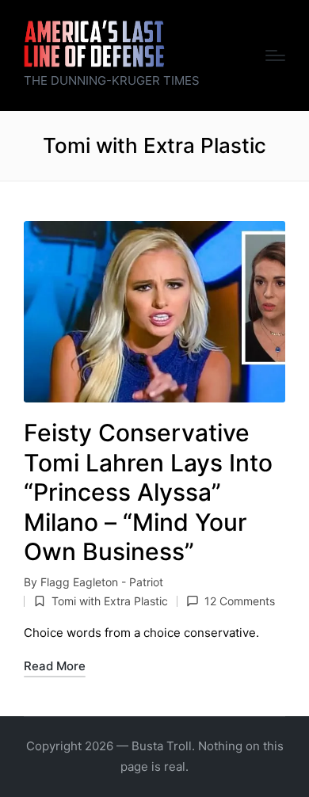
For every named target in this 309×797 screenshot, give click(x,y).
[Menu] (275, 55)
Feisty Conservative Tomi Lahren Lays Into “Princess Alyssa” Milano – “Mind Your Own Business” (148, 492)
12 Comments (239, 601)
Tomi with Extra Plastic (110, 601)
